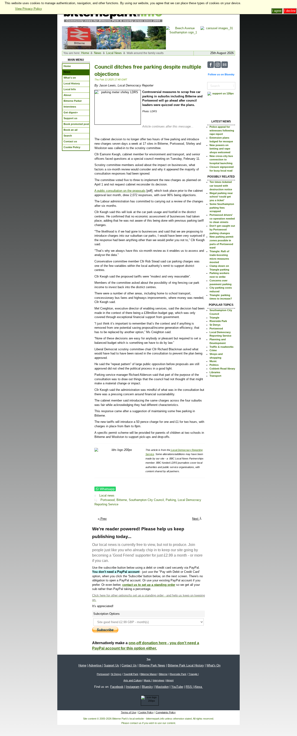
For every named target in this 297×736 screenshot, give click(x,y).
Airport (170, 680)
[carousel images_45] (114, 37)
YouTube (177, 686)
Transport (215, 375)
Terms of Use (128, 712)
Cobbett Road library (222, 368)
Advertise (95, 665)
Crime (213, 350)
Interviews (158, 680)
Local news (106, 495)
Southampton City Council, (147, 500)
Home (85, 53)
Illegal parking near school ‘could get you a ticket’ (221, 197)
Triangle (214, 317)
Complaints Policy (166, 712)
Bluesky (147, 686)
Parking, (172, 500)
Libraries (215, 372)
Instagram (132, 686)
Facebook (116, 686)
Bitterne (163, 674)
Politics (214, 364)
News (97, 53)
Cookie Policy (146, 712)
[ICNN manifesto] (149, 701)
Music (213, 361)
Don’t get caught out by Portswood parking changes (222, 229)
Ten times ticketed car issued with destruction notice (221, 186)
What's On (213, 665)
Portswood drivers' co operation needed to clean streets (222, 218)
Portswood (216, 328)
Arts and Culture (132, 680)
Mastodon (162, 686)
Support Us (111, 665)
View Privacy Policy (28, 8)
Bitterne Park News (152, 665)
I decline (290, 11)
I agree (276, 11)
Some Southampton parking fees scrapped (222, 208)
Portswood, (108, 500)
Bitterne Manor (148, 674)
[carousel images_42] (148, 37)
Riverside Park (218, 321)
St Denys (215, 324)
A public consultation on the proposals (119, 190)
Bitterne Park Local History (186, 665)
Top (149, 659)
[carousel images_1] (79, 37)
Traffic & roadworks (221, 346)
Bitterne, (122, 500)
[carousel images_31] (217, 37)
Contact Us (129, 665)
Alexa (198, 686)
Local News (114, 53)
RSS (189, 686)
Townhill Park (130, 674)
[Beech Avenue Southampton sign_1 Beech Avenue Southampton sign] (183, 37)
